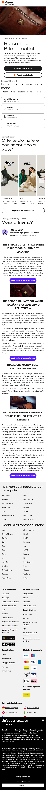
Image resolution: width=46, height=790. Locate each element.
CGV (3, 610)
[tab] (5, 92)
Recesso (5, 614)
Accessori (26, 602)
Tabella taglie (6, 658)
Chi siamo (5, 594)
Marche (26, 618)
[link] (23, 100)
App (24, 629)
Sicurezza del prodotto (10, 626)
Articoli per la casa (29, 606)
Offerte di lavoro (7, 618)
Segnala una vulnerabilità (10, 622)
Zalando (5, 667)
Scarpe (25, 598)
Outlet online (27, 614)
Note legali (5, 598)
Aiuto (4, 654)
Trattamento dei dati (9, 606)
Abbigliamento (28, 594)
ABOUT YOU (6, 671)
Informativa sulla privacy (10, 602)
